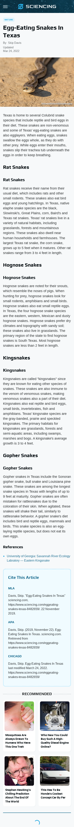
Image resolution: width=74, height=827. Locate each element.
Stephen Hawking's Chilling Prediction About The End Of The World (18, 795)
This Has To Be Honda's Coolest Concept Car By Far (53, 793)
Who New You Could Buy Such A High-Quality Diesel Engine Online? (55, 740)
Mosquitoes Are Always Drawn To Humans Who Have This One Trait (17, 740)
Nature (9, 19)
